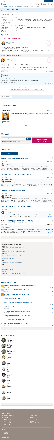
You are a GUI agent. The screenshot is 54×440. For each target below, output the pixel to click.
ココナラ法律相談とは (9, 415)
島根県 (16, 266)
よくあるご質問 (7, 422)
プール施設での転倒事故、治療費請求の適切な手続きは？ (17, 294)
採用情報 (6, 433)
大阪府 (3, 262)
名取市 (12, 43)
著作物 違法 (19, 141)
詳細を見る (27, 125)
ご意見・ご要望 (33, 415)
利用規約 (32, 417)
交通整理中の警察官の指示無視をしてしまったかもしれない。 (18, 315)
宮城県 (9, 43)
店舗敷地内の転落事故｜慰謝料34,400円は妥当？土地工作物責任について (20, 285)
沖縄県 (27, 273)
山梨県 (10, 255)
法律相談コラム (7, 419)
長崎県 (10, 273)
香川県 (3, 269)
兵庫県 (6, 262)
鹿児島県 (23, 273)
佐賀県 (6, 273)
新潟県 (3, 255)
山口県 (10, 266)
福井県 (19, 255)
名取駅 (4, 123)
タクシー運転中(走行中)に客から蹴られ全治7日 (14, 319)
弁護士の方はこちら (48, 1)
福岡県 (3, 273)
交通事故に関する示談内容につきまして (13, 298)
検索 (28, 139)
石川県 (13, 255)
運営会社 (6, 432)
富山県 (16, 255)
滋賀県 (13, 262)
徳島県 (13, 269)
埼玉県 (14, 251)
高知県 (10, 269)
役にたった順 (44, 153)
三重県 (13, 258)
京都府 (10, 262)
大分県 (16, 273)
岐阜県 (10, 258)
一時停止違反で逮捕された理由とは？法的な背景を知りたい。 (18, 311)
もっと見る (27, 328)
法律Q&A (6, 417)
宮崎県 (19, 273)
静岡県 (6, 258)
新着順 (9, 153)
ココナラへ (4, 1)
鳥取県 (13, 266)
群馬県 (23, 251)
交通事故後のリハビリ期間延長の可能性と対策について (16, 289)
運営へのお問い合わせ (9, 424)
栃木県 (20, 251)
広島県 (3, 266)
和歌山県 (20, 262)
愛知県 (3, 258)
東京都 (3, 251)
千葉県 (11, 251)
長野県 (6, 255)
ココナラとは (7, 421)
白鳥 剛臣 (10, 42)
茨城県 (17, 251)
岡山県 (6, 266)
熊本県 (13, 273)
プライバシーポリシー (35, 419)
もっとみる (27, 237)
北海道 (3, 247)
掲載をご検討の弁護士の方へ (36, 422)
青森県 (6, 247)
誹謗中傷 (10, 141)
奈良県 (16, 262)
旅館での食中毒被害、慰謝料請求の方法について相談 (16, 323)
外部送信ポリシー (34, 421)
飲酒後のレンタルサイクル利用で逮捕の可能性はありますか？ (18, 302)
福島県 (23, 247)
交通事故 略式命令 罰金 (9, 306)
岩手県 (10, 247)
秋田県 (16, 247)
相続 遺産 (14, 141)
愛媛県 (6, 269)
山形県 (19, 247)
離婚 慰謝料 (5, 141)
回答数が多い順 (27, 153)
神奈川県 (7, 251)
